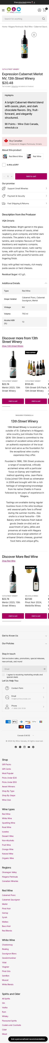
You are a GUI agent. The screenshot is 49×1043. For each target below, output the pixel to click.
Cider (4, 1029)
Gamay (5, 913)
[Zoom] (33, 34)
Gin (3, 1003)
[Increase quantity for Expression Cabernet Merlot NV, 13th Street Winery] (12, 176)
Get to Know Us (10, 635)
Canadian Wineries (10, 881)
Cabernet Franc (9, 895)
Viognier (5, 967)
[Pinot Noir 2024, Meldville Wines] (36, 579)
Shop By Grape (8, 795)
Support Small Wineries (17, 188)
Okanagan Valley (9, 872)
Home (4, 27)
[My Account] (39, 10)
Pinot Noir (6, 908)
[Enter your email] (44, 669)
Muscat (5, 980)
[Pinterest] (33, 747)
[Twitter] (20, 747)
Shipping (14, 86)
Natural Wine (7, 853)
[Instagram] (24, 747)
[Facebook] (16, 747)
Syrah (4, 917)
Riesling (5, 949)
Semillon (5, 975)
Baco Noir (6, 926)
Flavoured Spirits (9, 1021)
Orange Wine (7, 849)
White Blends (7, 984)
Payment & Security (16, 196)
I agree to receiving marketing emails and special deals (25, 675)
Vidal (4, 962)
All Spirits (6, 998)
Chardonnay (7, 945)
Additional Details (11, 283)
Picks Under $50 (9, 782)
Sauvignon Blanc (9, 953)
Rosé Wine (6, 827)
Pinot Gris (6, 971)
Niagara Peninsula (15, 27)
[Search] (43, 19)
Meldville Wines (31, 596)
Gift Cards (6, 769)
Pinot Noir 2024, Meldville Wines (33, 604)
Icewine (5, 831)
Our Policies (8, 643)
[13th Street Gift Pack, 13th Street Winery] (36, 364)
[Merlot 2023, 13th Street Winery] (13, 364)
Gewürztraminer (9, 958)
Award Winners (8, 786)
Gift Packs (6, 764)
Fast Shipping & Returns (18, 203)
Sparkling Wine (8, 823)
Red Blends (7, 930)
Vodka (4, 1007)
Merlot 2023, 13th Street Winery (11, 389)
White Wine (7, 818)
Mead (4, 1034)
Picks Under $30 (9, 778)
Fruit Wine (6, 845)
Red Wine (29, 27)
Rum (4, 1012)
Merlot (4, 904)
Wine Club (6, 800)
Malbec (5, 922)
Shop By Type (8, 791)
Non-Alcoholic (8, 840)
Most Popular (7, 773)
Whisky (5, 1016)
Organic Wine (8, 858)
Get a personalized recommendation (28, 1039)
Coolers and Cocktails (11, 1025)
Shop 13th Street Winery (12, 346)
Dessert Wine (7, 836)
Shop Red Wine (8, 561)
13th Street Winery (10, 69)
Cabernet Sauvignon (11, 899)
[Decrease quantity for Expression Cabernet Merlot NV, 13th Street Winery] (4, 176)
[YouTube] (29, 747)
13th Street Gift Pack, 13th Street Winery (36, 389)
